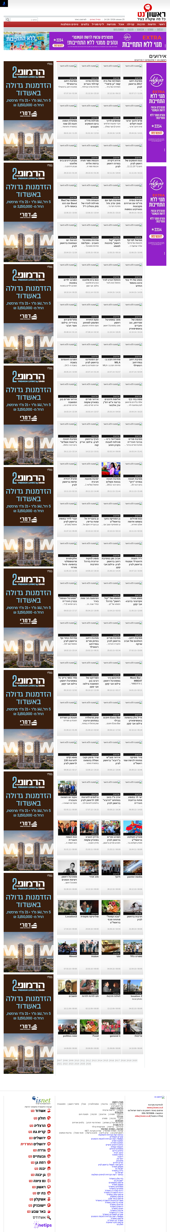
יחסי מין (120, 1159)
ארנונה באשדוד (116, 1210)
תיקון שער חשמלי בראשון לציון (110, 1165)
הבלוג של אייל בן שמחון (113, 1122)
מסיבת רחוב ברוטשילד (67, 87)
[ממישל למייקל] (133, 225)
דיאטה (120, 1157)
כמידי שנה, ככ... (92, 604)
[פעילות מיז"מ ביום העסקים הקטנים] (90, 106)
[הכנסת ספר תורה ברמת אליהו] (90, 145)
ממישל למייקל (134, 240)
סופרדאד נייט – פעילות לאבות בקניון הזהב (112, 442)
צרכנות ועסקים (65, 1133)
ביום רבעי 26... (136, 485)
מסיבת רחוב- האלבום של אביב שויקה (133, 641)
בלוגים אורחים (78, 1122)
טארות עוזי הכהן (94, 1122)
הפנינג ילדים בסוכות (68, 286)
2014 (100, 1060)
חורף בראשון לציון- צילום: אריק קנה (89, 442)
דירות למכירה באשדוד (114, 1190)
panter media (134, 876)
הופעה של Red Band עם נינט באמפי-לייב (69, 203)
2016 (111, 1060)
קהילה (130, 24)
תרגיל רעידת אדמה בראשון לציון (69, 481)
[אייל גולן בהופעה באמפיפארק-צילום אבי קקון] (133, 702)
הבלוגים (119, 1120)
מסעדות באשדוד (116, 1188)
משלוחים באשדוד (115, 1186)
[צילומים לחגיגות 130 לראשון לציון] (90, 782)
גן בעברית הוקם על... (90, 524)
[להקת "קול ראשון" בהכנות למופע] (111, 225)
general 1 (115, 1036)
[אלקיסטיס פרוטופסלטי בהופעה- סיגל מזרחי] (68, 543)
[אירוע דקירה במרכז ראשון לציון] (111, 145)
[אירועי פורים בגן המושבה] (68, 384)
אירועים (140, 29)
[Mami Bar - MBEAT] (133, 663)
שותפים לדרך (113, 120)
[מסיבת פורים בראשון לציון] (111, 623)
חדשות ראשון (116, 1108)
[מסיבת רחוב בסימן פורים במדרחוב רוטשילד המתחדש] (90, 623)
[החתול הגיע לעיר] (111, 265)
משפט (120, 1110)
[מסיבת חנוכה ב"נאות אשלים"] (68, 424)
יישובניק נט (118, 1180)
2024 (77, 1064)
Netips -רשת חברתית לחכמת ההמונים (107, 1139)
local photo (137, 999)
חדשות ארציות (109, 1110)
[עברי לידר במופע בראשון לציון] (68, 504)
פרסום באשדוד (116, 1218)
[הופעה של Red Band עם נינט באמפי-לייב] (68, 185)
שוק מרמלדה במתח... (90, 723)
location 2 (136, 996)
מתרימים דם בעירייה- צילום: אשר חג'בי (69, 322)
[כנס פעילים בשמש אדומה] (133, 504)
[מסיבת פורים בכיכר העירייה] (133, 424)
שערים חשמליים (116, 1137)
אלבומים (149, 60)
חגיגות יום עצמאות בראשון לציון (68, 243)
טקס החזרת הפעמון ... (89, 325)
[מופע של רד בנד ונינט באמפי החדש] (133, 265)
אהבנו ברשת (91, 1133)
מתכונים (119, 1161)
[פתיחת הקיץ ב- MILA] (111, 344)
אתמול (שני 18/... (70, 644)
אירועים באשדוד (116, 1204)
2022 (65, 1064)
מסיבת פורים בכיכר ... (133, 445)
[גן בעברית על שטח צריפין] (90, 504)
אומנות (95, 956)
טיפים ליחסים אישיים (114, 1145)
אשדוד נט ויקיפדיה (115, 1220)
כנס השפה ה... (71, 843)
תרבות (141, 24)
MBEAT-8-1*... (136, 684)
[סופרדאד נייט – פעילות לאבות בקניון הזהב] (111, 424)
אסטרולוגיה (94, 1104)
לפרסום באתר (80, 19)
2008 (65, 1060)
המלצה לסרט (117, 1141)
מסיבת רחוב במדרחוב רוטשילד (135, 362)
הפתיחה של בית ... (112, 87)
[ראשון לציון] (145, 21)
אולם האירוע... (136, 524)
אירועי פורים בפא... (91, 405)
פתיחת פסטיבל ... (91, 246)
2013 (94, 1060)
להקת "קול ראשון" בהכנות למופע (112, 243)
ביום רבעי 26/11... (69, 445)
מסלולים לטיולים (116, 1149)
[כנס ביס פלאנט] (90, 265)
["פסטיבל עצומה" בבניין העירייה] (68, 583)
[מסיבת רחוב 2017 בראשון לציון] (133, 66)
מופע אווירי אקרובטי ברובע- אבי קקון (133, 601)
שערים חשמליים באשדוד (112, 1214)
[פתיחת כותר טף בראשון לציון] (68, 623)
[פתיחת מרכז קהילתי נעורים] (90, 66)
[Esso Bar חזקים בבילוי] (111, 702)
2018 (123, 1060)
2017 (117, 1060)
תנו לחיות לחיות (90, 996)
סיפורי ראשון (74, 1104)
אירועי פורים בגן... (69, 405)
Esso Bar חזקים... (112, 723)
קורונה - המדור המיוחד (112, 1129)
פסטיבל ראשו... (70, 883)
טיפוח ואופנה (117, 1155)
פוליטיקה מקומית (90, 916)
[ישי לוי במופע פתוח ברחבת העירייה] (133, 782)
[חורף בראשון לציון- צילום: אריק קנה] (90, 424)
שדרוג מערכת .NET (93, 1131)
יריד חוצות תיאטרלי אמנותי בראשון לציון (133, 561)
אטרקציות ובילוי (98, 1127)
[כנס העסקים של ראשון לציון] (133, 145)
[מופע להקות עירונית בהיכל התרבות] (90, 543)
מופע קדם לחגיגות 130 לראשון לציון (70, 760)
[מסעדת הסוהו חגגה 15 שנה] (68, 106)
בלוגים (85, 24)
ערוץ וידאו (104, 1133)
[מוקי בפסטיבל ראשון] (111, 305)
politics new (70, 1036)
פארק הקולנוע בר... (134, 843)
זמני (118, 956)
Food (96, 1036)
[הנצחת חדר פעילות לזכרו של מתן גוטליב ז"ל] (90, 185)
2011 (82, 1060)
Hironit (73, 956)
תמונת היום (119, 29)
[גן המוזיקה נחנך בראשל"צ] (111, 504)
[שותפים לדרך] (111, 106)
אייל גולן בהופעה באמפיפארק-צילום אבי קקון (133, 720)
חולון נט (120, 1224)
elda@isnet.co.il (142, 1116)
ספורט (150, 29)
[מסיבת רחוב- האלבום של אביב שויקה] (133, 623)
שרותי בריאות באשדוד (114, 1202)
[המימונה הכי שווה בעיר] (90, 583)
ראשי (162, 24)
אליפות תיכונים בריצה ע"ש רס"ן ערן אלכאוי (111, 402)
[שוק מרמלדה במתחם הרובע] (90, 702)
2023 (71, 1064)
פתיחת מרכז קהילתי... (90, 87)
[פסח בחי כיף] (133, 384)
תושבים (73, 996)
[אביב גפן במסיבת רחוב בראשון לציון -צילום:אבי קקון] (111, 543)
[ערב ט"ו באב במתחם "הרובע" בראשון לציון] (111, 782)
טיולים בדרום (117, 1151)
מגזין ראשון (117, 1102)
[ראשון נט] (159, 1097)
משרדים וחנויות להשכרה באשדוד (109, 1200)
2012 (88, 1060)
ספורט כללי (136, 956)
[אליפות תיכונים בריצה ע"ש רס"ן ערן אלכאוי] (111, 384)
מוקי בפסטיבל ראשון (111, 325)
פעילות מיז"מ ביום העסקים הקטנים (92, 123)
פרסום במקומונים (116, 1182)
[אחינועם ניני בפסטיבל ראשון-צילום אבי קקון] (111, 663)
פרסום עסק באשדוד (114, 1194)
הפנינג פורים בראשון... (111, 843)
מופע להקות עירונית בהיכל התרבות (91, 561)
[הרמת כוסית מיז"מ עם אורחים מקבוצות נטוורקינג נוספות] (133, 185)
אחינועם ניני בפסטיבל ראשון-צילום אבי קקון (111, 680)
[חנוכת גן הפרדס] (68, 702)
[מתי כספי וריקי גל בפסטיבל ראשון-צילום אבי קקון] (68, 663)
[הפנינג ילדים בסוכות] (68, 265)
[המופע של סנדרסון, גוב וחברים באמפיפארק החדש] (133, 305)
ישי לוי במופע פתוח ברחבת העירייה (135, 800)
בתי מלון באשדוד (116, 1178)
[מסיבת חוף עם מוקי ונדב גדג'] (111, 185)
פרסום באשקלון (116, 1196)
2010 (77, 1060)
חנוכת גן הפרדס (68, 717)
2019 (129, 1060)
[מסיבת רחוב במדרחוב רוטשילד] (133, 344)
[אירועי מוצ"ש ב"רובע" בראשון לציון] (111, 742)
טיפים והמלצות (69, 24)
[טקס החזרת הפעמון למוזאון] (90, 305)
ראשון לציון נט (117, 1133)
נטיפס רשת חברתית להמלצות (110, 1135)
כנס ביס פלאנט (90, 280)
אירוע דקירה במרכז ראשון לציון (113, 163)
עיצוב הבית (118, 1153)
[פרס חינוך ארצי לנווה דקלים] (133, 106)
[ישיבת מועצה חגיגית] (90, 464)
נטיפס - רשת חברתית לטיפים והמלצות (107, 1174)
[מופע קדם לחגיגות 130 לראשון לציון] (68, 742)
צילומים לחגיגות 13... (90, 803)
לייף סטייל (98, 24)
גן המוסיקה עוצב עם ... (111, 524)
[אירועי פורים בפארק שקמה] (90, 384)
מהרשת (111, 24)
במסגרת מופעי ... (92, 763)
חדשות (152, 24)
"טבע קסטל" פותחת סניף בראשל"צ (113, 919)
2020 (134, 1060)
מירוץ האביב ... (92, 843)
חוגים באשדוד (117, 1208)
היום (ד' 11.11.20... (134, 166)
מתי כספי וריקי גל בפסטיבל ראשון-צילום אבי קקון (67, 680)
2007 (59, 1060)
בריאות (111, 1127)
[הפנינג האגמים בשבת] (68, 344)
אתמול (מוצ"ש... (70, 524)
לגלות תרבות (113, 996)
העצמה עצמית (116, 1147)
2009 (71, 1060)
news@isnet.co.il (155, 1107)
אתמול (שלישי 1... (91, 485)
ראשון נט (161, 60)
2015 (105, 1060)
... (141, 90)
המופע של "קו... (114, 604)
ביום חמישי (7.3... (69, 604)
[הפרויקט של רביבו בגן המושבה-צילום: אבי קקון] (90, 663)
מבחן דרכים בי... (70, 166)
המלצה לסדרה (116, 1143)
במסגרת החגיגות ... (69, 127)
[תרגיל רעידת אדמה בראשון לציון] (68, 464)
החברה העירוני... (113, 644)
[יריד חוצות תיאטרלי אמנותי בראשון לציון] (133, 543)
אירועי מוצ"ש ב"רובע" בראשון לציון (111, 760)
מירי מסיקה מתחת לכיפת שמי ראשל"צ (133, 760)
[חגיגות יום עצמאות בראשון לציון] (68, 225)
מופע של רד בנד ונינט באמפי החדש (133, 283)
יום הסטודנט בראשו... (90, 365)
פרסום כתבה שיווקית (114, 1222)
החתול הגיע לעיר (111, 280)
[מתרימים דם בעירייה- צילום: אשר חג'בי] (68, 305)
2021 (59, 1064)
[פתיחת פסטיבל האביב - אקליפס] (90, 225)
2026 (88, 1064)
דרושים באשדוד (116, 1206)
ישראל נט (119, 1169)
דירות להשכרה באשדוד (113, 1192)
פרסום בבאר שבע (115, 1198)
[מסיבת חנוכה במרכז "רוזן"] (133, 464)
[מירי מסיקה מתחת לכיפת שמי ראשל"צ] (133, 742)
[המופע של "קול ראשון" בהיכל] (111, 583)
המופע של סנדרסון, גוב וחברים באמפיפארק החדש (135, 325)
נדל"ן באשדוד (117, 1170)
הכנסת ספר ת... (92, 166)
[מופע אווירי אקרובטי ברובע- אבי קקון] (133, 583)
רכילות (160, 29)
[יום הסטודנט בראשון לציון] (90, 344)
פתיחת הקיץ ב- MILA (111, 365)
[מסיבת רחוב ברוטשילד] (68, 66)
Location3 (71, 916)
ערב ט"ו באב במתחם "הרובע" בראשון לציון (111, 800)
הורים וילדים (118, 1163)
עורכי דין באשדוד (116, 1212)
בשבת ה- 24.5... (70, 365)
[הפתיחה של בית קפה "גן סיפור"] (111, 66)
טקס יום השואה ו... (69, 803)
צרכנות (138, 1036)
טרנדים (120, 1127)
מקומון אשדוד (117, 1167)
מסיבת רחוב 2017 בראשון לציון (135, 84)
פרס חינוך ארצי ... (135, 127)
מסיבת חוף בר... (113, 206)
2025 (82, 1064)
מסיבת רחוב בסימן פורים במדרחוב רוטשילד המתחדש (92, 644)
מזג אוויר (94, 876)
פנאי (121, 1104)
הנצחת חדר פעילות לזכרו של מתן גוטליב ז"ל (90, 203)
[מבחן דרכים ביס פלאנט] (68, 145)
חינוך (117, 876)
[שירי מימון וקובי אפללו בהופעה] (90, 742)
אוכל (121, 24)
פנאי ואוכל (79, 1133)
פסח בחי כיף (135, 399)
